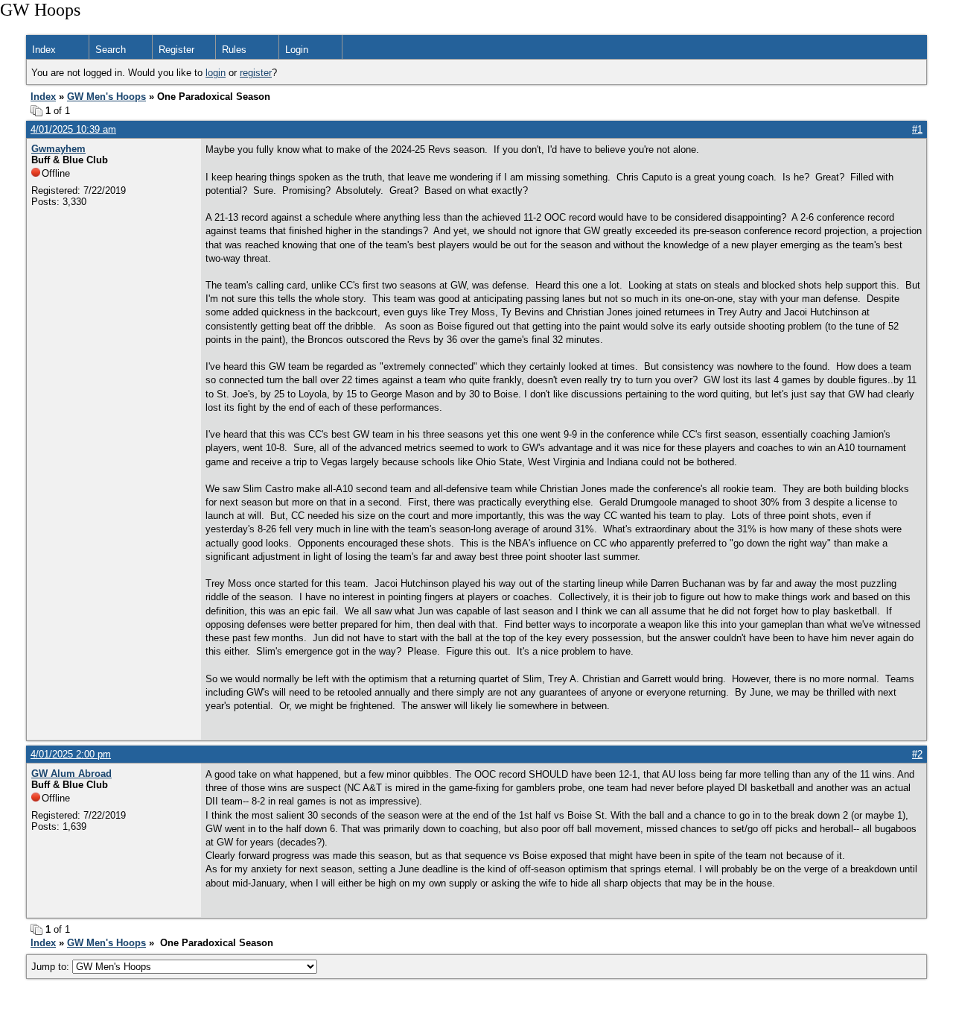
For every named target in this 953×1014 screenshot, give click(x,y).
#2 (917, 754)
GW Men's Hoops (106, 96)
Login (296, 49)
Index (44, 49)
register (256, 72)
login (215, 72)
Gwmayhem (58, 148)
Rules (234, 49)
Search (110, 49)
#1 (917, 129)
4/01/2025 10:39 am (73, 129)
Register (176, 49)
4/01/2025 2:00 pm (71, 754)
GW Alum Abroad (71, 773)
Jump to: (51, 966)
